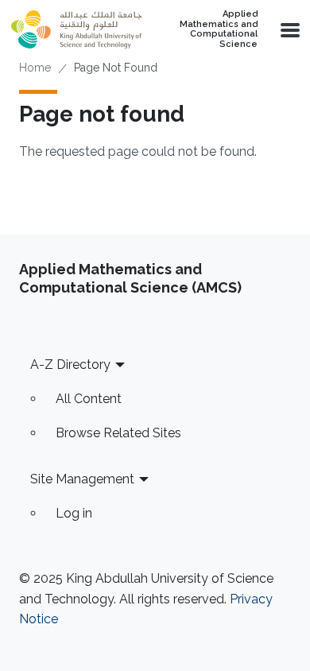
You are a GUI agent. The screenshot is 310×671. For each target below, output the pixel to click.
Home (35, 67)
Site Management (82, 479)
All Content (89, 398)
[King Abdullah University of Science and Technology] (76, 29)
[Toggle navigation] (288, 29)
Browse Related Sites (118, 432)
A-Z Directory (70, 364)
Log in (74, 513)
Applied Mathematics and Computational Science (219, 29)
